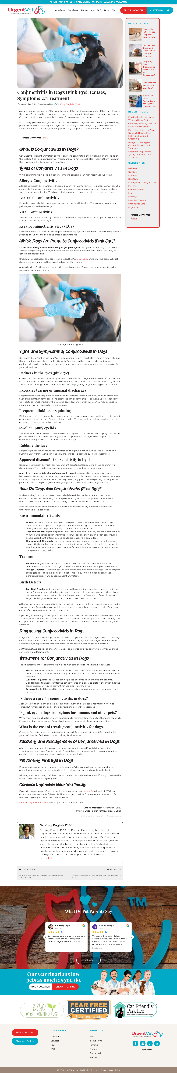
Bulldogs (83, 259)
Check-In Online (25, 1041)
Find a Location (25, 1032)
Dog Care (133, 179)
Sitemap (94, 1057)
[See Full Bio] (54, 858)
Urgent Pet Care (136, 204)
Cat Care (132, 172)
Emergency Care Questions (142, 182)
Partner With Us (98, 1053)
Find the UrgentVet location (33, 802)
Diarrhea (132, 175)
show (45, 138)
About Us (86, 10)
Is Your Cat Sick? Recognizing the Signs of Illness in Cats (149, 101)
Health (131, 193)
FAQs (53, 1049)
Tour (115, 10)
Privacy (104, 1070)
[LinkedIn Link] (157, 1043)
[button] (132, 937)
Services (73, 10)
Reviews (94, 1045)
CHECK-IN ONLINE (160, 10)
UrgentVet (88, 791)
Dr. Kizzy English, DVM (68, 104)
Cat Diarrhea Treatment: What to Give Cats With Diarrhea (149, 50)
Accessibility (114, 1070)
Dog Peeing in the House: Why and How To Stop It (149, 34)
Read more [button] (53, 948)
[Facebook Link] (135, 1043)
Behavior (132, 168)
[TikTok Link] (150, 1043)
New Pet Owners (137, 200)
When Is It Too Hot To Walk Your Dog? (149, 85)
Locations (59, 10)
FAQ (99, 10)
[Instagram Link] (143, 1043)
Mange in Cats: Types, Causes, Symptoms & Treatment (139, 145)
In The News (96, 1041)
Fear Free (133, 186)
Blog (107, 10)
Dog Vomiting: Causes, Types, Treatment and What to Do (139, 154)
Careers (93, 1049)
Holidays (132, 196)
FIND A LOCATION (133, 10)
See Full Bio (46, 858)
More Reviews (88, 960)
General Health (136, 189)
